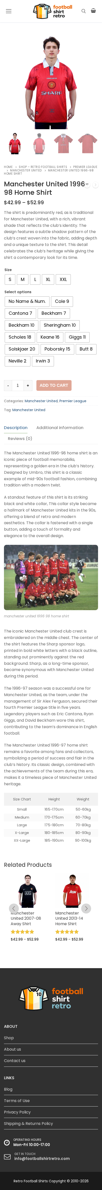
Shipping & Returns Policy (28, 1123)
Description (15, 428)
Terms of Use (17, 1101)
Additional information (59, 428)
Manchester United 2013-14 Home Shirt (69, 918)
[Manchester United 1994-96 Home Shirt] (96, 186)
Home (8, 167)
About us (12, 1049)
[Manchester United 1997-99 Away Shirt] (87, 186)
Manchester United (26, 170)
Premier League (72, 400)
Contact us (15, 1061)
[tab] (15, 428)
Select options (17, 291)
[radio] (10, 279)
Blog (8, 1089)
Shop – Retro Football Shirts (43, 167)
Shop (9, 1038)
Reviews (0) (20, 438)
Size (8, 269)
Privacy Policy (17, 1112)
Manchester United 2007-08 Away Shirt (26, 918)
